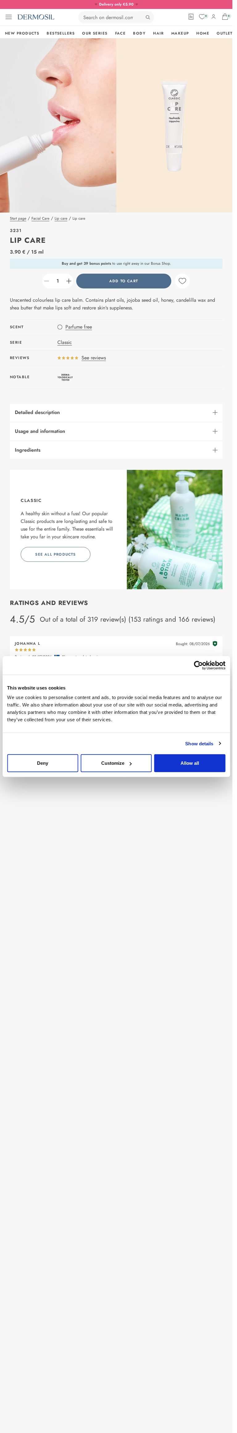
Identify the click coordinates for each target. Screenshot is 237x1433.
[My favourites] (202, 16)
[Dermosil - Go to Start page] (35, 17)
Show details (199, 743)
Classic (64, 342)
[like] (182, 281)
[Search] (147, 17)
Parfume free (78, 326)
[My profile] (214, 17)
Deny (42, 763)
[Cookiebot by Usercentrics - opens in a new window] (198, 665)
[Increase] (68, 281)
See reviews (93, 357)
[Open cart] (225, 16)
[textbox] (57, 281)
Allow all (190, 763)
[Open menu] (8, 17)
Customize (112, 763)
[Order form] (191, 16)
